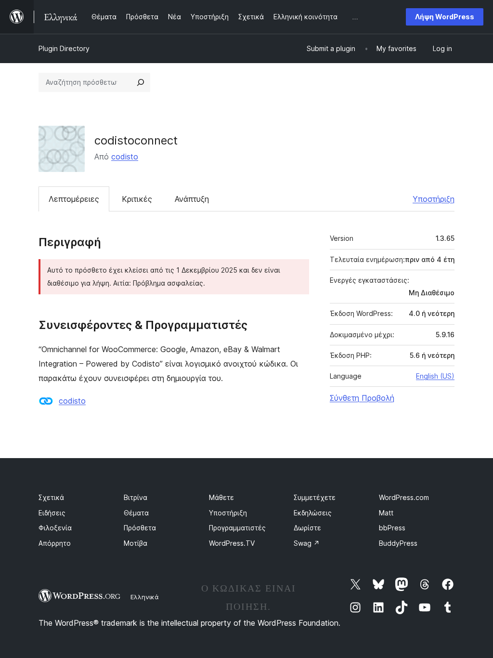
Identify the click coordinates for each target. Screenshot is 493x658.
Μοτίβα (135, 543)
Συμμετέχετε (315, 497)
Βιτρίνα (135, 497)
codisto (124, 156)
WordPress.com (404, 497)
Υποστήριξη (433, 199)
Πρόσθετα (140, 528)
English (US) (435, 376)
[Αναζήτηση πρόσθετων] (140, 82)
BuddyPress (398, 543)
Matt (386, 513)
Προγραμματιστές (237, 528)
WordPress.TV (232, 543)
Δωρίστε (307, 528)
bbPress (392, 528)
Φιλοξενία (55, 528)
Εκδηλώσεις (313, 513)
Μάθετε (221, 497)
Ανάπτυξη (192, 199)
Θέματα (136, 513)
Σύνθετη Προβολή (362, 398)
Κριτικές (137, 199)
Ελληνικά (144, 597)
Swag (307, 543)
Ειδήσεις (52, 513)
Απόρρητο (55, 543)
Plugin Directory (64, 48)
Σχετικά (51, 497)
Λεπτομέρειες (74, 199)
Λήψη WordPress (444, 17)
